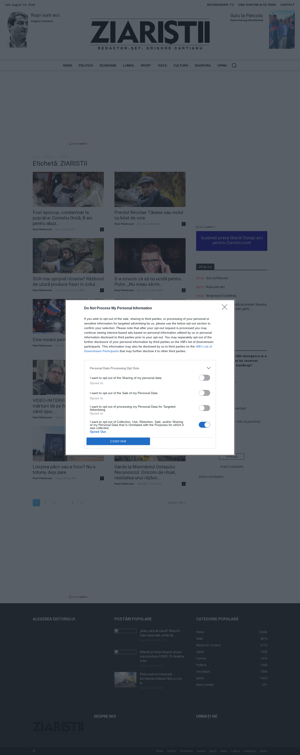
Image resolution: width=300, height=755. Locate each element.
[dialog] (150, 377)
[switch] (204, 378)
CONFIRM (118, 441)
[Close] (226, 308)
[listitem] (150, 368)
